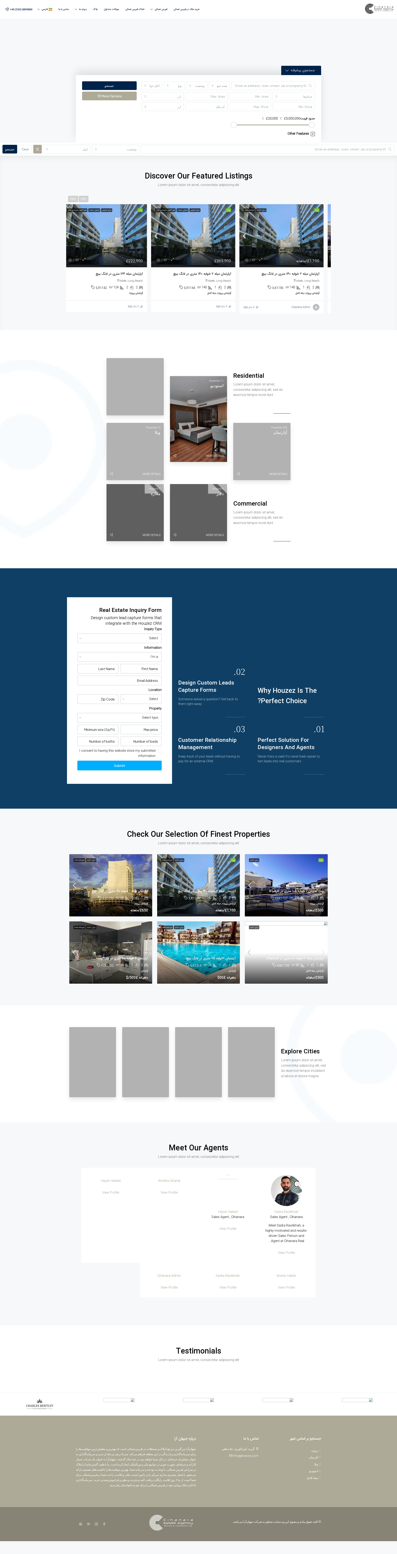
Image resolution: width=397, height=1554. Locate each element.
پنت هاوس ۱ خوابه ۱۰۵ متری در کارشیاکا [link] (296, 891)
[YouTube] (87, 1524)
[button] (228, 133)
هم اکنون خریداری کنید (170, 210)
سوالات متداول (111, 9)
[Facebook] (103, 1524)
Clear (25, 149)
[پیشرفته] (37, 149)
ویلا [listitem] (316, 1464)
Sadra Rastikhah (286, 1212)
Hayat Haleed (228, 1212)
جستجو (109, 86)
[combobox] (219, 85)
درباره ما (83, 9)
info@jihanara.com (246, 1455)
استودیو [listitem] (313, 1471)
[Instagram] (95, 1524)
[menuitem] (18, 9)
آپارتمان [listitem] (313, 1457)
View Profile (286, 1252)
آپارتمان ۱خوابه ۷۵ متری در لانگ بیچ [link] (211, 958)
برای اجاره (266, 210)
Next (73, 199)
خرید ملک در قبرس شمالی (186, 9)
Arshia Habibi (286, 1275)
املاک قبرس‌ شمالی (134, 9)
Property (155, 708)
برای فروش (200, 210)
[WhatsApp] (80, 1524)
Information (153, 647)
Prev (83, 199)
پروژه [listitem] (314, 1450)
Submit (119, 765)
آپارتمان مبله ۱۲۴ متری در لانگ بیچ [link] (124, 274)
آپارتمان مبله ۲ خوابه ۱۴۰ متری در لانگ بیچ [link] (296, 274)
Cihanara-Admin (169, 1275)
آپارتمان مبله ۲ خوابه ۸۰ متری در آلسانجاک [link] (295, 958)
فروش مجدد (188, 210)
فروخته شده (255, 210)
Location (155, 690)
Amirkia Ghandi (169, 1180)
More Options (111, 96)
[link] (287, 235)
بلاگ (95, 9)
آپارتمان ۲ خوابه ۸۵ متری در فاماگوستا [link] (122, 958)
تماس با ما (64, 9)
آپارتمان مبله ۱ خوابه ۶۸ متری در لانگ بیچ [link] (119, 891)
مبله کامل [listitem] (312, 1478)
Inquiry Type (153, 629)
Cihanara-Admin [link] (306, 307)
